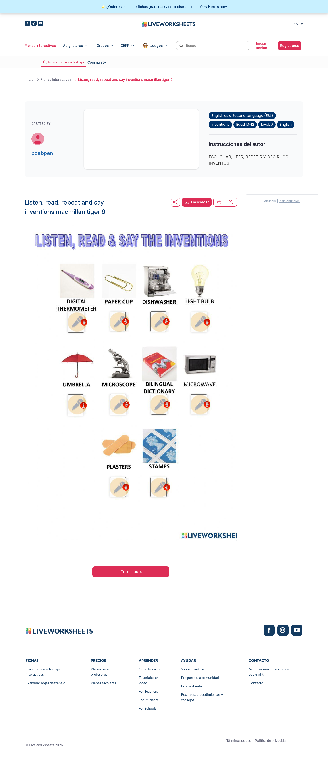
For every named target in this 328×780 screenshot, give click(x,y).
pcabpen (42, 153)
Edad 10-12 (245, 124)
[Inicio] (168, 23)
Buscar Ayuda (191, 686)
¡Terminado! (131, 571)
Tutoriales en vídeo (149, 680)
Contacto (256, 683)
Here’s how (217, 6)
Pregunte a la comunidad (200, 677)
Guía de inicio (149, 669)
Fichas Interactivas (40, 45)
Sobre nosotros (192, 669)
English (286, 124)
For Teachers (148, 691)
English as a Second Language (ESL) (242, 115)
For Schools (147, 708)
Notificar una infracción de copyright (269, 671)
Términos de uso (238, 740)
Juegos (156, 45)
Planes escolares (103, 683)
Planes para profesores (100, 671)
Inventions (220, 124)
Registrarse (289, 45)
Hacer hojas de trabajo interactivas (43, 671)
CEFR (124, 45)
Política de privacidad (271, 740)
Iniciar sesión (261, 45)
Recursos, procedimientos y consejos (202, 697)
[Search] (181, 45)
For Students (148, 700)
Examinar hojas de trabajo (45, 683)
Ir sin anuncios (289, 201)
